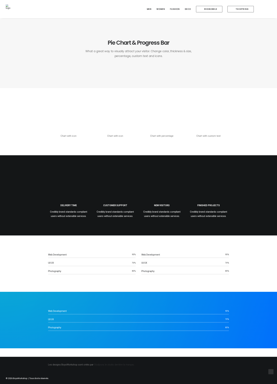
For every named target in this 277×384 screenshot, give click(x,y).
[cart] (269, 9)
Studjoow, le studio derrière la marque (114, 364)
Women (160, 9)
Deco (188, 9)
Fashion (175, 9)
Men (149, 9)
